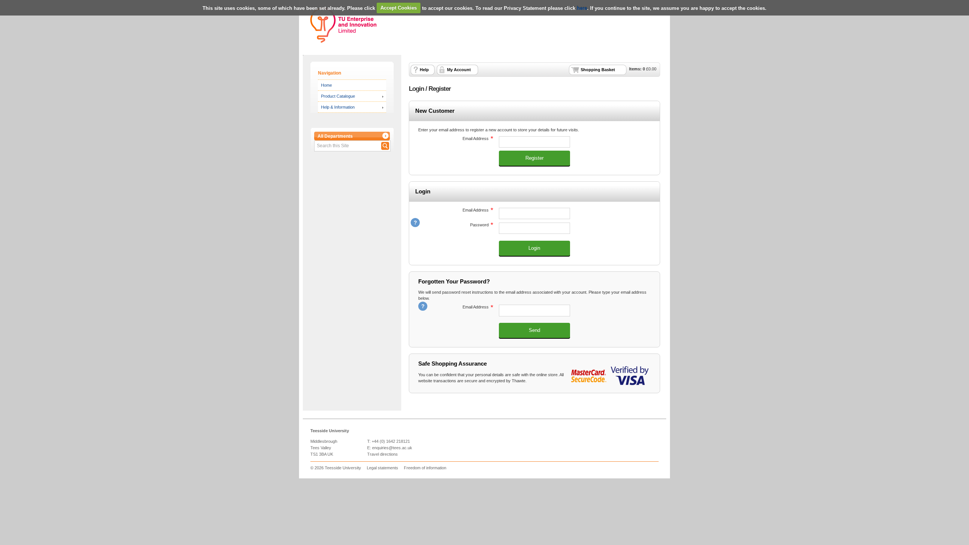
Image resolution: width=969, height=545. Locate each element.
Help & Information (338, 107)
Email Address (453, 138)
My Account (459, 69)
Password (453, 225)
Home (326, 85)
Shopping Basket (598, 69)
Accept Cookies (398, 8)
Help (424, 69)
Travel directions (382, 454)
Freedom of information (425, 468)
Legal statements (382, 468)
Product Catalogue (338, 96)
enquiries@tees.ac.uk (392, 447)
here (582, 8)
